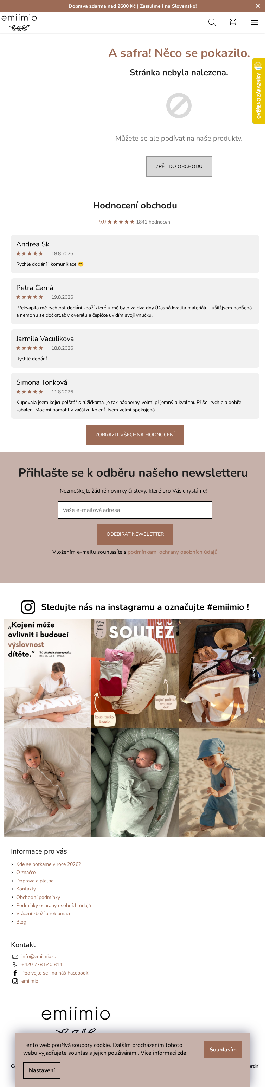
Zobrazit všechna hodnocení (135, 434)
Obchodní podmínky (38, 897)
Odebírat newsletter (135, 534)
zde (182, 1053)
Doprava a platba (34, 880)
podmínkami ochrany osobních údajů (173, 551)
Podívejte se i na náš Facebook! (55, 973)
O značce (26, 872)
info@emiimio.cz (39, 956)
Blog (21, 922)
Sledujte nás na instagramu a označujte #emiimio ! (145, 607)
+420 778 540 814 (41, 964)
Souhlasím (223, 1050)
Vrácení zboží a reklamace (43, 913)
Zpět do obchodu (179, 166)
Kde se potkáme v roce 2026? (48, 864)
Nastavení (42, 1070)
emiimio (29, 981)
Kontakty (26, 889)
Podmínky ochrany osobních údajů (53, 905)
